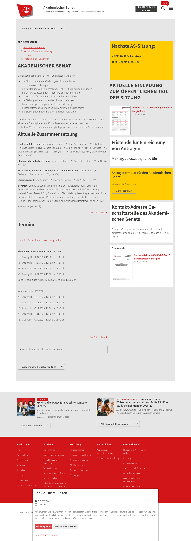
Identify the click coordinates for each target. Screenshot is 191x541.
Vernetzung (21, 465)
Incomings (127, 458)
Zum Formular (124, 190)
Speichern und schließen (65, 526)
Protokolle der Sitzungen (36, 58)
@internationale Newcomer (134, 468)
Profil (19, 450)
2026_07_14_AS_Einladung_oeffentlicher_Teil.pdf (152, 109)
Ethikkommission (77, 465)
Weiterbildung (104, 444)
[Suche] (163, 8)
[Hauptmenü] (170, 8)
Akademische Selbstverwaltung (39, 28)
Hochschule (59, 12)
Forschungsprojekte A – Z (80, 455)
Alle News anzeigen (31, 425)
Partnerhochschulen (131, 473)
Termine (27, 55)
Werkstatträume (50, 468)
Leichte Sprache (146, 7)
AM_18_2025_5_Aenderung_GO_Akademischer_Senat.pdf (152, 256)
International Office (131, 486)
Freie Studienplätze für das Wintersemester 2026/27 (62, 404)
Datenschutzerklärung (46, 535)
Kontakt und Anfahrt (26, 512)
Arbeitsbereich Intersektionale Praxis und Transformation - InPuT (55, 486)
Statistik (42, 504)
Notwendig (43, 500)
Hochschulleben (50, 478)
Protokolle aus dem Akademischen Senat (41, 349)
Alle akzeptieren (43, 526)
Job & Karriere (23, 470)
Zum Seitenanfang (97, 212)
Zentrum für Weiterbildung (108, 458)
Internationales (131, 444)
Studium (48, 444)
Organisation (73, 12)
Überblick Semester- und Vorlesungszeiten (40, 240)
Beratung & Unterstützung (54, 473)
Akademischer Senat (34, 47)
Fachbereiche (22, 460)
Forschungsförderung (79, 460)
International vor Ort (132, 463)
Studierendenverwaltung (53, 455)
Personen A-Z (22, 480)
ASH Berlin (47, 12)
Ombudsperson (76, 475)
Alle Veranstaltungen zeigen (116, 424)
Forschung (75, 444)
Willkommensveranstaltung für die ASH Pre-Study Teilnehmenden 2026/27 (142, 403)
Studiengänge (49, 450)
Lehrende (21, 475)
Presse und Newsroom (26, 485)
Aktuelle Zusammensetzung (37, 51)
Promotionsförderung (79, 470)
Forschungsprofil (77, 450)
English (146, 10)
